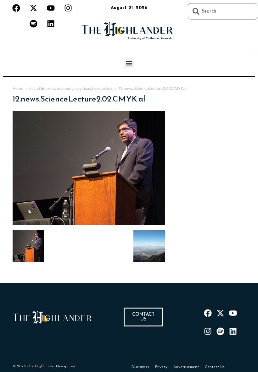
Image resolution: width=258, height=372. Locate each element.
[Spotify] (33, 23)
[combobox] (223, 11)
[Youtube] (51, 8)
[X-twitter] (33, 8)
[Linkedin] (51, 23)
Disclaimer (140, 367)
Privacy (161, 367)
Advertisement (186, 367)
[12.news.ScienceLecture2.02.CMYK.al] (89, 224)
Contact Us (214, 367)
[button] (129, 63)
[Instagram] (68, 8)
